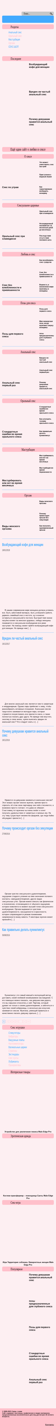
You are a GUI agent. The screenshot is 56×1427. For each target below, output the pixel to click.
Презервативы (14, 1065)
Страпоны (12, 1050)
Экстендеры (13, 1054)
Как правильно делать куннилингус (23, 930)
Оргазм (11, 43)
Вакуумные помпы (16, 1040)
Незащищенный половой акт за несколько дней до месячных (46, 227)
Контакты (49, 1424)
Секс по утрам (10, 187)
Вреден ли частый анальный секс (22, 638)
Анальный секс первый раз (11, 384)
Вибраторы (13, 1036)
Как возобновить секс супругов (46, 261)
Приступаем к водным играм (45, 176)
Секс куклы (13, 1058)
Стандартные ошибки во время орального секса (12, 434)
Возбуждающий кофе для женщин (22, 545)
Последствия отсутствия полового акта (45, 238)
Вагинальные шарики (17, 1047)
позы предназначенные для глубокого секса (47, 337)
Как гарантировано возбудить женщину (45, 190)
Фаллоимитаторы (16, 1043)
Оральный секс (15, 36)
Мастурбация (14, 39)
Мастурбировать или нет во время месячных (12, 483)
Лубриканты (13, 1061)
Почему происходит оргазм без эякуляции (44, 517)
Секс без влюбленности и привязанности (11, 287)
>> (28, 1021)
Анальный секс (15, 32)
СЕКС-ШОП (13, 46)
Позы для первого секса (45, 310)
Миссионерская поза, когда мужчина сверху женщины (46, 324)
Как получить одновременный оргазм (46, 528)
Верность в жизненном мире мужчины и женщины (46, 288)
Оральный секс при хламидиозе (13, 237)
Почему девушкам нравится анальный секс (40, 122)
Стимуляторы (14, 1033)
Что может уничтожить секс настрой (46, 164)
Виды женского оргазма (11, 527)
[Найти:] (35, 14)
